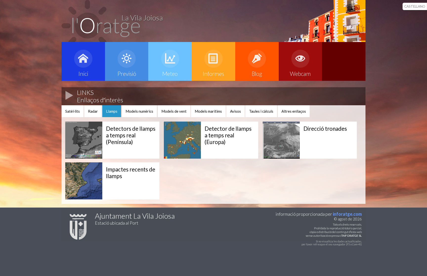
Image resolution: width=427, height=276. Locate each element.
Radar (93, 111)
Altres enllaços (293, 111)
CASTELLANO (414, 6)
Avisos (235, 111)
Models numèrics (139, 111)
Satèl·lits (72, 111)
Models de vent (174, 111)
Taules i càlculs (261, 111)
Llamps (111, 111)
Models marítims (208, 111)
